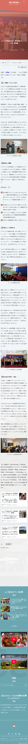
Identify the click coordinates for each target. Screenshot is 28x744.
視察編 (7, 72)
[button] (24, 2)
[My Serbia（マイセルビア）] (14, 2)
